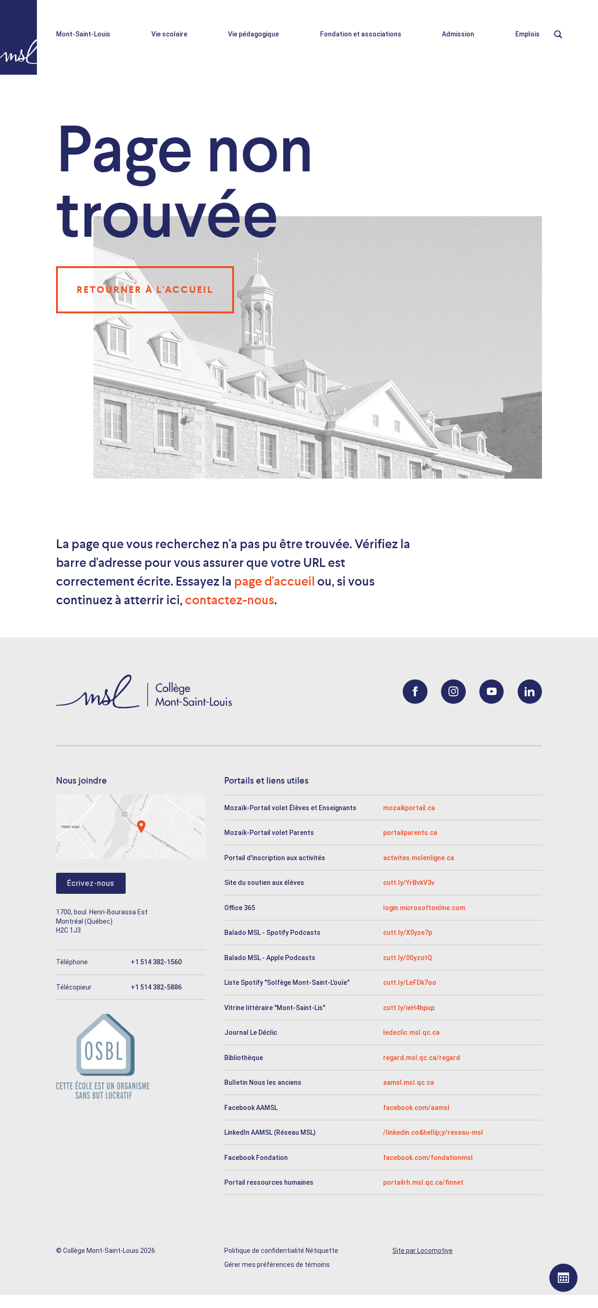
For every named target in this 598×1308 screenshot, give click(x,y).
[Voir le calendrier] (563, 1278)
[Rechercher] (564, 34)
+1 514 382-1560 (156, 962)
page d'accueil (274, 581)
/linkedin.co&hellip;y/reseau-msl (433, 1132)
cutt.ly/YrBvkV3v (408, 882)
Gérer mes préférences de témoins (277, 1264)
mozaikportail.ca (409, 808)
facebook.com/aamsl (416, 1107)
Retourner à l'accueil (145, 289)
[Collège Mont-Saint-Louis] (18, 37)
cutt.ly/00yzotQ (407, 958)
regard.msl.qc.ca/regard (421, 1057)
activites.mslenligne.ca (418, 858)
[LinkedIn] (530, 691)
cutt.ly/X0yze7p (407, 932)
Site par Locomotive (422, 1250)
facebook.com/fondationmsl (428, 1157)
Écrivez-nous (90, 883)
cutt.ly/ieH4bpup (408, 1007)
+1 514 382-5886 (156, 987)
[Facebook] (415, 691)
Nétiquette (322, 1250)
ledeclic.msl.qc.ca (411, 1032)
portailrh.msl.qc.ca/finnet (423, 1182)
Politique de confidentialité (264, 1250)
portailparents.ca (410, 832)
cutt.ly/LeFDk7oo (409, 982)
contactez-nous (229, 600)
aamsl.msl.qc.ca (408, 1082)
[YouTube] (491, 691)
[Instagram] (453, 691)
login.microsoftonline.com (424, 908)
